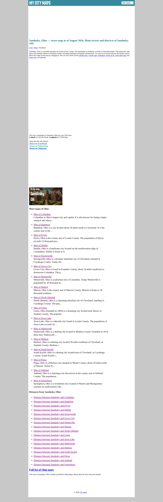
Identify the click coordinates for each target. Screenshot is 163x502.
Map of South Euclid (43, 349)
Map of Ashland (41, 370)
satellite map (83, 55)
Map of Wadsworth (43, 328)
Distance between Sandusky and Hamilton (53, 401)
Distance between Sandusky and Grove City (54, 418)
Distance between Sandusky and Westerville (54, 422)
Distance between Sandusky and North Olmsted (56, 431)
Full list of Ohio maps (41, 469)
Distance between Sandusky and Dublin (52, 410)
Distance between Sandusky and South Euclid (55, 452)
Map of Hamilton (42, 224)
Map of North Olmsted (44, 297)
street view (33, 57)
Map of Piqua (40, 359)
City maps (83, 492)
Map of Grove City (43, 266)
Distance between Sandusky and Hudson (53, 447)
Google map (92, 55)
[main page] (40, 5)
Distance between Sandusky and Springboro (54, 464)
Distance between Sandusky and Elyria (52, 405)
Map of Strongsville (43, 255)
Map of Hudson (41, 339)
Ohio (36, 48)
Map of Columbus (42, 214)
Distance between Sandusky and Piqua (52, 456)
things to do (110, 55)
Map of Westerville (43, 276)
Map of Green (40, 307)
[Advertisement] (81, 21)
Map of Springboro (43, 380)
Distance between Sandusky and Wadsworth (54, 443)
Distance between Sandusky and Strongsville (55, 414)
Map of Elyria (40, 235)
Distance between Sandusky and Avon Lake (54, 439)
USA (31, 48)
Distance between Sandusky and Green (52, 435)
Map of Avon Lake (42, 318)
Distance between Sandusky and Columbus (54, 397)
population (101, 55)
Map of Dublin (41, 245)
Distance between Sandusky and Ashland (53, 460)
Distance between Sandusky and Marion (52, 426)
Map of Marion (41, 287)
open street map (120, 55)
